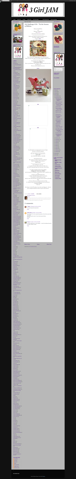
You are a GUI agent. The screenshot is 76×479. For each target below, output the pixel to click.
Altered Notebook (16, 81)
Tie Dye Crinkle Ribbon (17, 415)
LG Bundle (14, 281)
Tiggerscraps (16, 466)
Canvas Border (15, 123)
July (56, 142)
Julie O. (14, 253)
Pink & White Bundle (16, 322)
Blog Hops (15, 109)
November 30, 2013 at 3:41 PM (36, 206)
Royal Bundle (15, 352)
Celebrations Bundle (16, 130)
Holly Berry (15, 234)
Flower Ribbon (15, 185)
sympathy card (15, 394)
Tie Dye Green (15, 416)
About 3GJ (19, 19)
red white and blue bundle (17, 340)
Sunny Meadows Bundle (17, 390)
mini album (15, 301)
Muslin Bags (15, 309)
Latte (14, 273)
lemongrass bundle (16, 278)
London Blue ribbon (16, 287)
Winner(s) (15, 447)
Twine (14, 424)
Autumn (14, 90)
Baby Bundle (15, 94)
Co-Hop (14, 143)
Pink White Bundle (16, 325)
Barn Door (15, 101)
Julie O (14, 251)
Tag (13, 395)
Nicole (14, 317)
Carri (14, 127)
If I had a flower (15, 242)
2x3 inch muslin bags (16, 64)
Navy (14, 312)
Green (14, 205)
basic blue (14, 102)
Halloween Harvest (16, 216)
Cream (14, 151)
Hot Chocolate (15, 238)
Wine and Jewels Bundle (17, 445)
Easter (14, 172)
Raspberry (15, 333)
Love (14, 288)
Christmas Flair (15, 138)
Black (14, 106)
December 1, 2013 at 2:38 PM (36, 212)
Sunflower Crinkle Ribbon (17, 385)
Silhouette (14, 368)
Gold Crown (15, 200)
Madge (14, 296)
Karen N (14, 264)
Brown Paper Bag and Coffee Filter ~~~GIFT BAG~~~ (59, 130)
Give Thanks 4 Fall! (59, 128)
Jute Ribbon (15, 255)
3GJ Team (15, 460)
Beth (40, 38)
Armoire (14, 89)
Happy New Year (16, 221)
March (57, 148)
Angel (14, 84)
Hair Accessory (15, 213)
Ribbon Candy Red (16, 349)
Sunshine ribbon (16, 392)
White (14, 442)
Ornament (14, 318)
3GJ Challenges (29, 195)
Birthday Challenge (16, 105)
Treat (14, 419)
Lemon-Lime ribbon (16, 277)
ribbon (14, 344)
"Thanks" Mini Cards (59, 126)
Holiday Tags (58, 125)
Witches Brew (15, 451)
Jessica (39, 32)
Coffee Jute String (16, 147)
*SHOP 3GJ (29, 19)
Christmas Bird (58, 114)
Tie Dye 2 (14, 411)
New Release (15, 316)
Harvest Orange (15, 224)
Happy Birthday (15, 220)
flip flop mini (15, 181)
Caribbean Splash (16, 126)
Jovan (14, 249)
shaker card (15, 367)
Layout (14, 274)
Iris (13, 245)
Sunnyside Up (57, 170)
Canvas (14, 121)
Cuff (14, 155)
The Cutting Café (16, 408)
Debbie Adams (29, 212)
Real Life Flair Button (16, 334)
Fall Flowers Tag (58, 110)
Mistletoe (14, 304)
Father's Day (15, 178)
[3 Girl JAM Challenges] (17, 58)
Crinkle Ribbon (15, 154)
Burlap (14, 117)
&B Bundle (15, 63)
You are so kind (15, 452)
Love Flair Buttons (16, 293)
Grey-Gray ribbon (16, 209)
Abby (14, 76)
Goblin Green (15, 197)
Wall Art (14, 441)
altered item (15, 80)
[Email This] (36, 193)
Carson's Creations (58, 173)
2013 (56, 94)
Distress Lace (15, 165)
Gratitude (14, 204)
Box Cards (14, 114)
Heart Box (14, 225)
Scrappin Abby (16, 464)
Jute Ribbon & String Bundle (17, 257)
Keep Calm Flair (15, 265)
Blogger (44, 476)
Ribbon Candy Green (16, 348)
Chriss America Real (16, 135)
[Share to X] (38, 193)
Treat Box (14, 421)
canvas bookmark (16, 122)
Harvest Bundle (15, 222)
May (56, 145)
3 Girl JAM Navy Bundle (17, 69)
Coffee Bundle (15, 146)
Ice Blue (14, 241)
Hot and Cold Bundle (16, 237)
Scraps (14, 363)
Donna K (14, 168)
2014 (56, 93)
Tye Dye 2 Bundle (16, 425)
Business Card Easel (16, 118)
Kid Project (15, 268)
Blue (14, 110)
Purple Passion (15, 329)
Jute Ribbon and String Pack (17, 259)
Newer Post (27, 244)
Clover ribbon (15, 142)
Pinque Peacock (15, 326)
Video (14, 433)
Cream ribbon (15, 152)
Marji (14, 297)
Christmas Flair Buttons (17, 139)
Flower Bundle (15, 182)
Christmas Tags (58, 106)
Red (13, 337)
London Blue (15, 286)
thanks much (15, 403)
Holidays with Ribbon (16, 233)
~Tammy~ (28, 206)
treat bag (14, 420)
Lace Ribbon (15, 272)
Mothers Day (15, 308)
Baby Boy (14, 92)
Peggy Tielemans (16, 321)
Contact (24, 19)
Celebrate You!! (58, 123)
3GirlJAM (14, 72)
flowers (14, 186)
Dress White (15, 169)
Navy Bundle (15, 313)
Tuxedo (14, 423)
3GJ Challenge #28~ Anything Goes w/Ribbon (59, 135)
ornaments (15, 320)
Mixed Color (15, 305)
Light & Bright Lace (16, 282)
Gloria (14, 196)
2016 (56, 90)
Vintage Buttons (15, 436)
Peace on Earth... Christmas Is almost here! (58, 121)
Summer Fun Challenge (17, 380)
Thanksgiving (15, 404)
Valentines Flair (15, 429)
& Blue (14, 62)
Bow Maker (15, 113)
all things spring (16, 77)
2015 (56, 91)
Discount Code (15, 164)
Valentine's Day (15, 428)
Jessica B (14, 246)
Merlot (14, 300)
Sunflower (15, 384)
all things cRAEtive (58, 166)
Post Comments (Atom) (33, 246)
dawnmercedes (16, 467)
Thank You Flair (15, 400)
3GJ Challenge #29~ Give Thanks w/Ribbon (59, 117)
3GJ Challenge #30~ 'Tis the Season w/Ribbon (59, 100)
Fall (13, 177)
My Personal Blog (54, 19)
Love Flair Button (16, 292)
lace (13, 270)
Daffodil (14, 156)
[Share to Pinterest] (40, 193)
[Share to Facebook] (39, 193)
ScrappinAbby (15, 360)
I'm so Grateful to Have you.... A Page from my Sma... (59, 104)
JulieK (14, 254)
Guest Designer (15, 212)
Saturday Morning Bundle (17, 356)
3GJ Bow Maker (36, 19)
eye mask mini (15, 174)
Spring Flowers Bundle (17, 375)
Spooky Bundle (15, 372)
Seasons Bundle (15, 364)
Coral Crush (15, 150)
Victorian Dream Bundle (17, 432)
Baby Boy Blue (15, 93)
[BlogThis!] (37, 193)
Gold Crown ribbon (16, 201)
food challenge (15, 190)
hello (14, 226)
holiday (14, 229)
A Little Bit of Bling (58, 178)
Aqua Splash (15, 88)
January (57, 151)
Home (14, 19)
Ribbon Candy (15, 345)
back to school (15, 98)
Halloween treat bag (16, 217)
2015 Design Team (46, 19)
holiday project (15, 230)
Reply (28, 209)
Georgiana (14, 191)
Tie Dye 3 (14, 412)
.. (40, 19)
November (57, 97)
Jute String (15, 261)
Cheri (14, 131)
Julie (38, 104)
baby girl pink (15, 97)
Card (14, 125)
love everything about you (17, 290)
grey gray (14, 208)
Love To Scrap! (57, 175)
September (58, 139)
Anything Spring (16, 86)
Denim (14, 160)
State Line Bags (15, 376)
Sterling (14, 377)
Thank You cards (16, 399)
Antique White (15, 85)
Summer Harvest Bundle (17, 381)
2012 (56, 153)
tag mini (14, 396)
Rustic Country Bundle (16, 353)
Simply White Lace (16, 371)
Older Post (49, 244)
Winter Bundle (15, 448)
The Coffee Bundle (16, 407)
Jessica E (33, 195)
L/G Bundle (15, 269)
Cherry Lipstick (15, 134)
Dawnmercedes (15, 159)
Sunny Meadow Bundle (16, 389)
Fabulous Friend (16, 176)
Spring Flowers (15, 373)
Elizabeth (14, 173)
